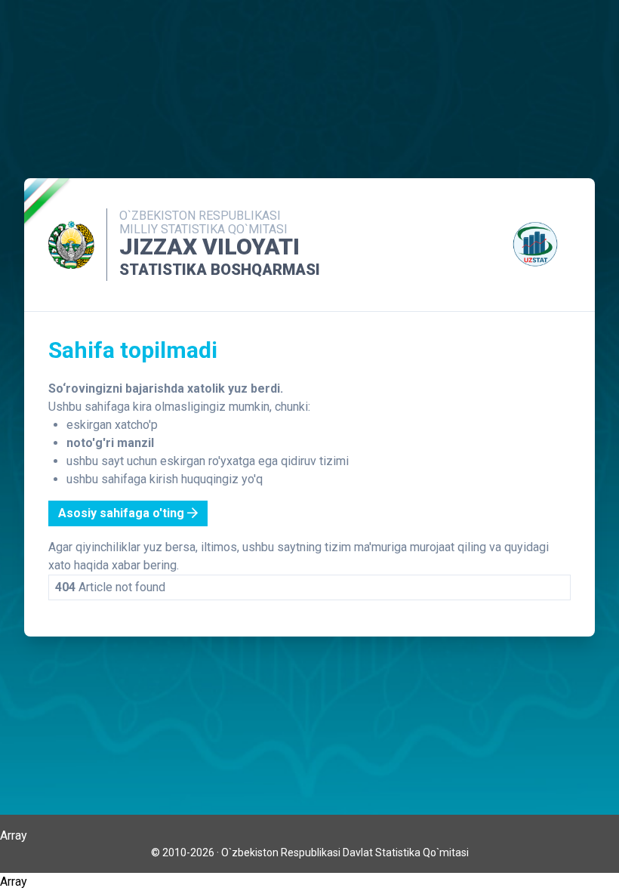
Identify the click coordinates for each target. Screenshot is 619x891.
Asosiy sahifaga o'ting (122, 513)
